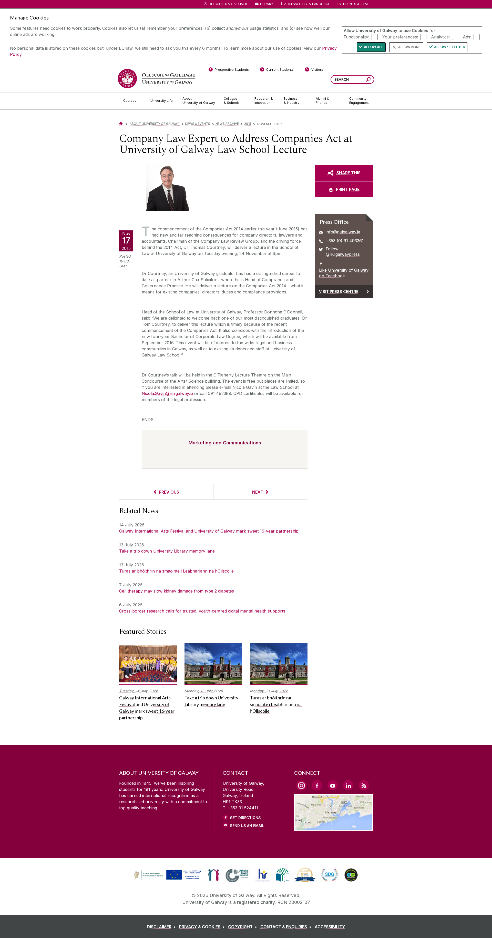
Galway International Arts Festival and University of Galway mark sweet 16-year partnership (209, 531)
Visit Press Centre (338, 291)
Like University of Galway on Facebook (343, 273)
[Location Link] (333, 827)
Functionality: (356, 36)
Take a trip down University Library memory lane (167, 551)
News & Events (197, 124)
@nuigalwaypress (343, 254)
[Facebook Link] (317, 785)
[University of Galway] (156, 78)
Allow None (409, 47)
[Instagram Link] (301, 785)
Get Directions (245, 817)
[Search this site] (368, 80)
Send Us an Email (247, 825)
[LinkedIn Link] (348, 785)
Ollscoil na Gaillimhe (228, 4)
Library (266, 4)
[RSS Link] (364, 785)
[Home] (121, 124)
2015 (247, 124)
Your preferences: (400, 36)
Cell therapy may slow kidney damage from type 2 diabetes (176, 591)
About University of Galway (155, 124)
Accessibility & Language (307, 4)
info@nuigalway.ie (343, 231)
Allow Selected (449, 47)
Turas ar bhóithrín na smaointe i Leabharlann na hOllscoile (176, 571)
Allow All (373, 47)
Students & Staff (355, 4)
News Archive (227, 124)
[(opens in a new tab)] (168, 879)
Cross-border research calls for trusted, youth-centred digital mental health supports (202, 611)
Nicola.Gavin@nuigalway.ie (167, 393)
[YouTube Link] (332, 785)
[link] (167, 875)
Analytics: (440, 36)
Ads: (467, 36)
